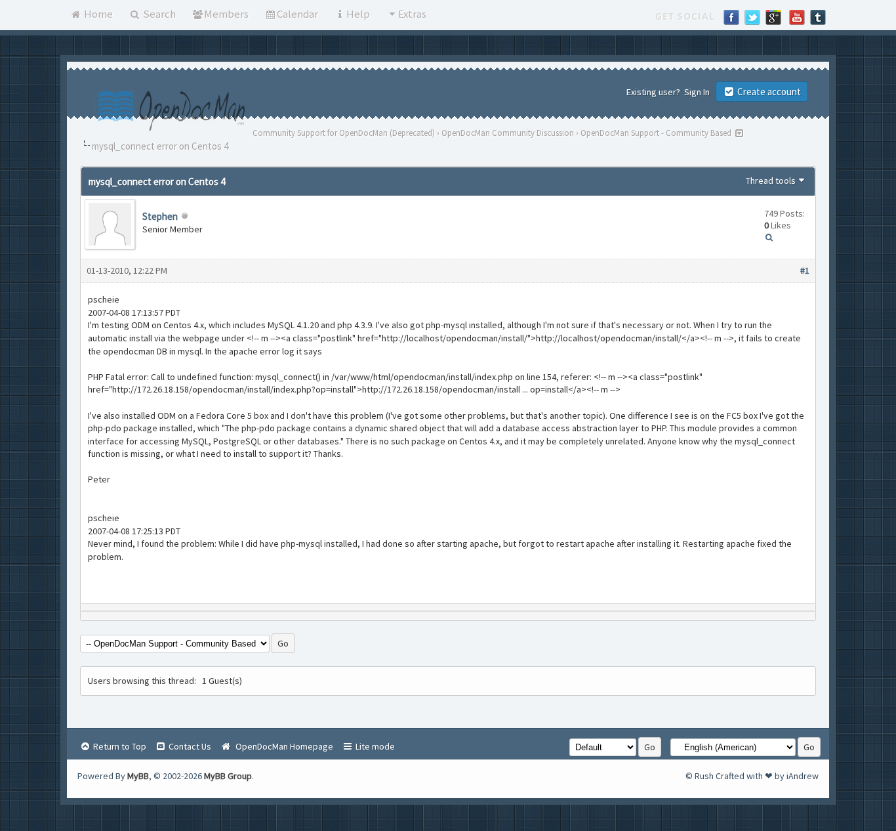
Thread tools (771, 180)
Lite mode (374, 746)
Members (226, 14)
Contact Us (189, 746)
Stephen (160, 216)
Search (158, 14)
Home (97, 14)
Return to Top (118, 746)
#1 (804, 270)
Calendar (297, 14)
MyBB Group (228, 776)
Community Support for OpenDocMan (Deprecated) (344, 132)
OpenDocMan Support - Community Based (655, 132)
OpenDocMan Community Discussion (507, 132)
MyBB (138, 776)
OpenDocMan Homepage (282, 746)
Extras (412, 14)
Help (358, 14)
